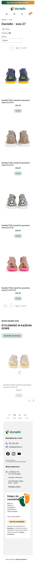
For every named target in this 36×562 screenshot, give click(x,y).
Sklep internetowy (16, 559)
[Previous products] (11, 306)
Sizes (10, 19)
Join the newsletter (17, 522)
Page (17, 48)
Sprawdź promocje (12, 336)
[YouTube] (19, 453)
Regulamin (10, 528)
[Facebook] (8, 453)
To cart (18, 111)
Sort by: (4, 36)
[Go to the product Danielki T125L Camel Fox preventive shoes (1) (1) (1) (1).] (18, 263)
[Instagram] (13, 453)
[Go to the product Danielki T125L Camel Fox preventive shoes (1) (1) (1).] (18, 75)
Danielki (4, 19)
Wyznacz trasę (14, 487)
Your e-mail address (13, 516)
